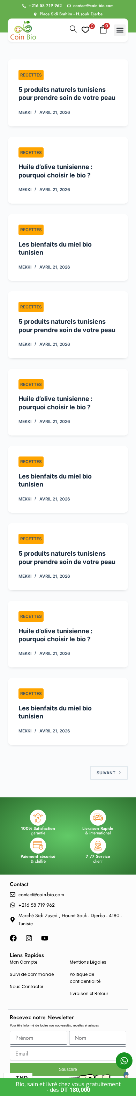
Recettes (31, 75)
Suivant (106, 772)
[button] (120, 30)
